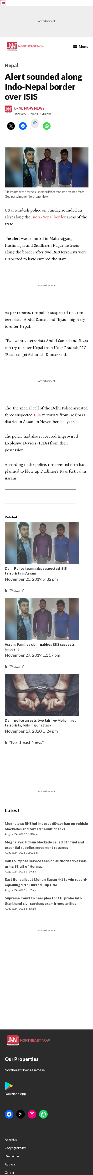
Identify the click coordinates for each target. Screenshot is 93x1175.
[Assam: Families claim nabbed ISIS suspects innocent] (42, 638)
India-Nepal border (48, 217)
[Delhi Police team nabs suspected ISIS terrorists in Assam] (42, 562)
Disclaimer (12, 1156)
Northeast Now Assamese (25, 1070)
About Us (11, 1140)
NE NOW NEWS (32, 108)
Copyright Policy (15, 1148)
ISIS (37, 415)
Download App (15, 1094)
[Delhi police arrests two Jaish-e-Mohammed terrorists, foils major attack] (42, 714)
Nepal (11, 65)
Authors (10, 1164)
